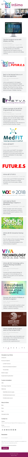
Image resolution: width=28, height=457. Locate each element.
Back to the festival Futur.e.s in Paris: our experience (12, 75)
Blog (2, 405)
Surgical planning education (7, 375)
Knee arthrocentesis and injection (9, 366)
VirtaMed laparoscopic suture (9, 395)
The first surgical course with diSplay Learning (12, 40)
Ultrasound (3, 357)
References (3, 388)
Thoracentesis (5, 369)
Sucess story (8, 112)
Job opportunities (5, 414)
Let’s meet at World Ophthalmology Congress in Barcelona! (12, 202)
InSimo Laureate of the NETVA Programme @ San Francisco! (12, 109)
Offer (2, 382)
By (8, 44)
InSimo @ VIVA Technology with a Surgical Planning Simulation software (13, 264)
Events (10, 43)
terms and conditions (12, 445)
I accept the (9, 445)
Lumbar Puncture (6, 363)
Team (2, 411)
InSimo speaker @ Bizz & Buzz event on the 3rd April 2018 (12, 329)
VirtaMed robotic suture (8, 398)
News (2, 408)
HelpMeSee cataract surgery (8, 391)
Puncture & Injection (5, 360)
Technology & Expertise (6, 385)
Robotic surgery (4, 372)
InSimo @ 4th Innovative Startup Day (13, 233)
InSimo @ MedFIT (8, 144)
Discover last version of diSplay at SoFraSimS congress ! (13, 298)
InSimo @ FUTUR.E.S (9, 174)
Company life (6, 43)
